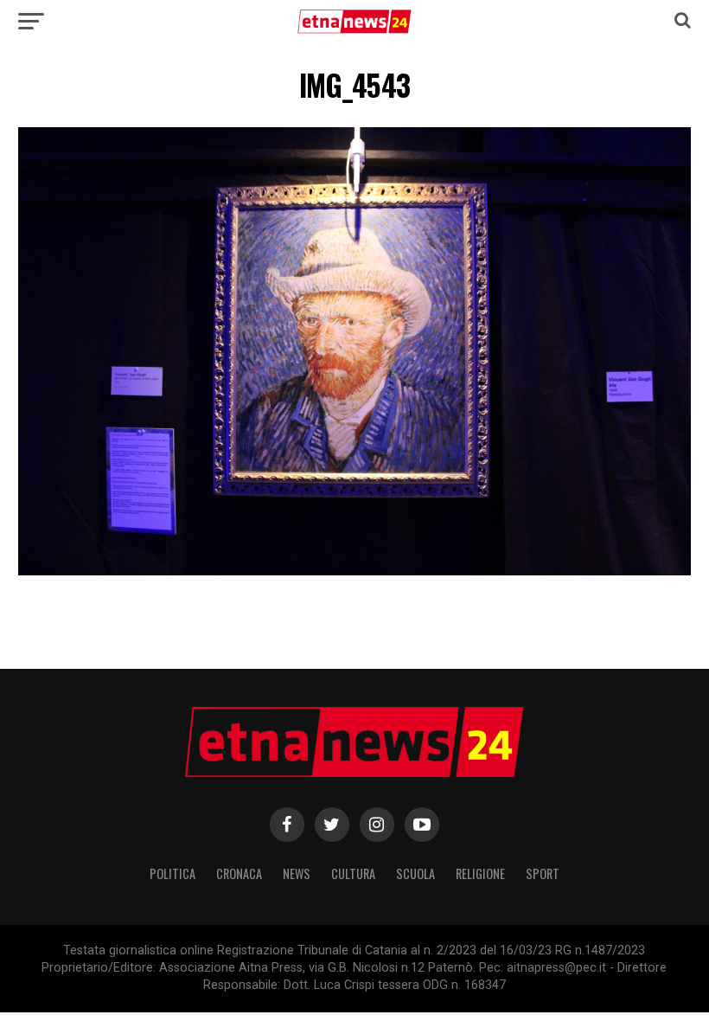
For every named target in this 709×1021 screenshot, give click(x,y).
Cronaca (239, 873)
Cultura (353, 873)
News (296, 873)
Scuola (415, 873)
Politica (172, 873)
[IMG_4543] (354, 570)
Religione (480, 873)
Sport (542, 873)
